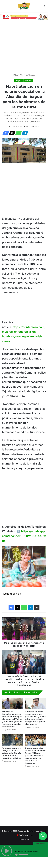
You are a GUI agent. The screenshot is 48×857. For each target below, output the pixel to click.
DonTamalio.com (25, 835)
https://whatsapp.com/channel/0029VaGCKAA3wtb (24, 536)
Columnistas (24, 839)
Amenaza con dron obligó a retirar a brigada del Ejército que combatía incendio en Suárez (11, 753)
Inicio (17, 75)
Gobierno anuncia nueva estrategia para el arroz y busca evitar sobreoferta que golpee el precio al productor (35, 717)
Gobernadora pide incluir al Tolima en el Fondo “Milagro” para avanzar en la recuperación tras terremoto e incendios (35, 755)
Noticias (24, 75)
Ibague (32, 75)
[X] (11, 133)
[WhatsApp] (17, 133)
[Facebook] (5, 133)
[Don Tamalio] (24, 6)
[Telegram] (24, 133)
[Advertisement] (24, 47)
